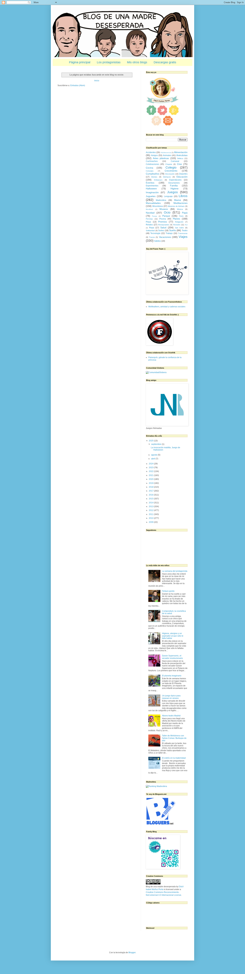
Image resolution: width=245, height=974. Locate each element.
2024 (151, 464)
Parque (166, 216)
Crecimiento (171, 170)
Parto (181, 216)
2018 (151, 487)
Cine (179, 164)
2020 (151, 479)
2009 (151, 522)
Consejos (150, 171)
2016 (151, 495)
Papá (185, 212)
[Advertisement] (162, 913)
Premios (162, 221)
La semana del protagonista (174, 571)
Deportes (183, 174)
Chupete (168, 164)
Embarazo (158, 180)
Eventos (150, 182)
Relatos (149, 225)
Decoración (169, 174)
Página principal (79, 62)
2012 (151, 510)
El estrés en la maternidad (174, 758)
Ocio (167, 212)
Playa (148, 222)
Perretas (149, 219)
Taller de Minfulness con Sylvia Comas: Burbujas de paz (174, 738)
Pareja (154, 216)
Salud (163, 227)
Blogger (132, 952)
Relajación (179, 222)
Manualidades (153, 203)
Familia (174, 185)
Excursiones (174, 183)
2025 (151, 441)
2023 (151, 467)
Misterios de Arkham (176, 206)
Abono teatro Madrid (171, 716)
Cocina (149, 167)
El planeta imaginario (171, 676)
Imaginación (152, 192)
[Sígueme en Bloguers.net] (160, 824)
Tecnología (155, 233)
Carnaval (175, 161)
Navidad (150, 212)
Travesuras (183, 233)
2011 (151, 514)
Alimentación (181, 152)
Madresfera (161, 200)
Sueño (172, 230)
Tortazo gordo (168, 591)
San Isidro (179, 228)
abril (153, 459)
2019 (151, 483)
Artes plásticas (161, 158)
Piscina (162, 219)
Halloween (151, 188)
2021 (151, 475)
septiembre (156, 444)
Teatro (185, 230)
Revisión (176, 225)
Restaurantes (163, 225)
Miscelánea (157, 206)
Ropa (151, 228)
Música (180, 209)
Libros (183, 196)
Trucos (152, 237)
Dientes (154, 177)
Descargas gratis (165, 62)
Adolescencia (166, 152)
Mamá (177, 200)
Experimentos (152, 186)
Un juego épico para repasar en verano (171, 697)
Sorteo (161, 230)
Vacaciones (165, 237)
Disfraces (167, 177)
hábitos (157, 241)
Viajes (183, 237)
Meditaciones (181, 203)
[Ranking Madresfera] (156, 786)
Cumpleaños (152, 173)
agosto (154, 455)
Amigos (154, 155)
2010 (151, 518)
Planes (176, 218)
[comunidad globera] (156, 372)
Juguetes (151, 196)
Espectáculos (175, 180)
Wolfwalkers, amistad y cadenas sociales (166, 306)
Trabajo (169, 233)
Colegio (171, 167)
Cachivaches (152, 161)
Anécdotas (182, 155)
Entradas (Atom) (77, 85)
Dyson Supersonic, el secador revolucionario (172, 657)
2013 (151, 506)
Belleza (180, 158)
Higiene (174, 188)
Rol (186, 225)
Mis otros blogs (137, 62)
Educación (182, 176)
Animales (167, 155)
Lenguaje (168, 196)
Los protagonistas (108, 62)
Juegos (172, 192)
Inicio (96, 80)
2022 (151, 471)
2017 (151, 491)
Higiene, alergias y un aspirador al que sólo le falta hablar (172, 635)
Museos (164, 209)
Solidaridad (150, 231)
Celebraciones (152, 164)
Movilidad (149, 209)
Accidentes (151, 152)
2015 (151, 498)
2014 (151, 502)
